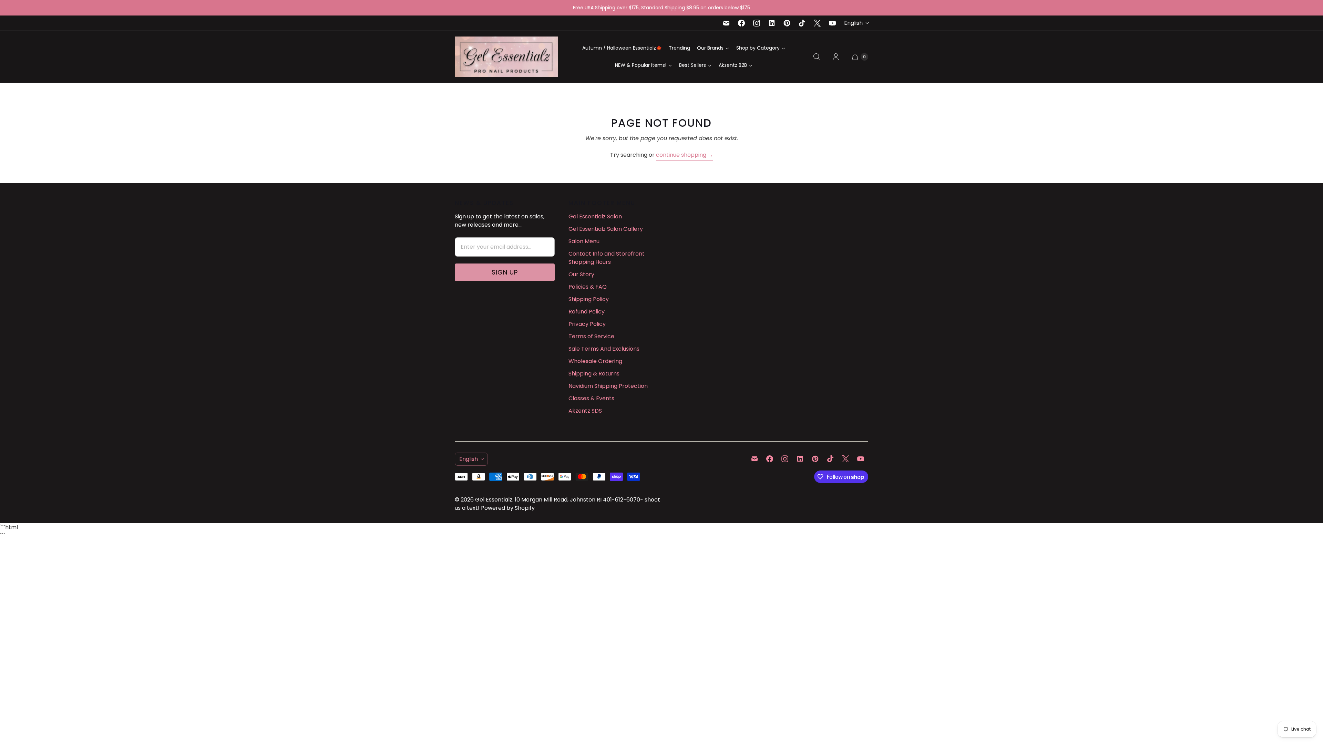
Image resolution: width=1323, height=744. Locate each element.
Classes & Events (591, 398)
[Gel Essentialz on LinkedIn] (771, 23)
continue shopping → (684, 155)
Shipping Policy (588, 299)
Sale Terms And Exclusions (603, 349)
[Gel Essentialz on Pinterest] (786, 23)
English (853, 23)
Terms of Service (591, 336)
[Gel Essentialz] (506, 57)
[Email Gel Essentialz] (726, 23)
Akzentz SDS (585, 411)
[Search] (816, 57)
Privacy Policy (587, 324)
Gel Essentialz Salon (595, 216)
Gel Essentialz (493, 500)
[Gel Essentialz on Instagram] (756, 23)
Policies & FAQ (587, 287)
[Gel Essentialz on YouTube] (832, 23)
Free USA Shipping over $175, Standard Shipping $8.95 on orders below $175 (661, 7)
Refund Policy (586, 312)
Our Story (581, 274)
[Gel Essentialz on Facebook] (741, 23)
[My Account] (835, 57)
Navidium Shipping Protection (608, 386)
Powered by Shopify (508, 508)
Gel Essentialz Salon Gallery (605, 229)
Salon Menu (583, 241)
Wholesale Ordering (595, 361)
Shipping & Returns (593, 374)
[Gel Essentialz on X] (817, 23)
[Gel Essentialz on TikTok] (802, 23)
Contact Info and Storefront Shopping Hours (606, 258)
